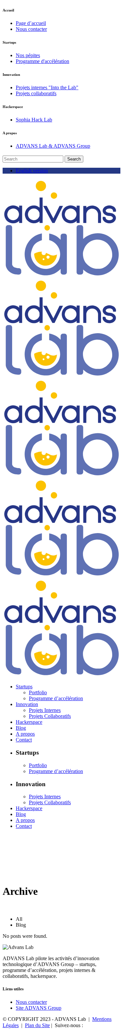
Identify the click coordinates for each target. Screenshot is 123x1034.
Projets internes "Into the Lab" (47, 87)
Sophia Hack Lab (34, 119)
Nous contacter (31, 29)
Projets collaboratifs (36, 93)
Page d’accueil (31, 23)
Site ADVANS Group (38, 1008)
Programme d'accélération (42, 61)
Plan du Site (37, 1025)
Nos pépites (28, 55)
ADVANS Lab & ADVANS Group (53, 146)
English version (32, 170)
